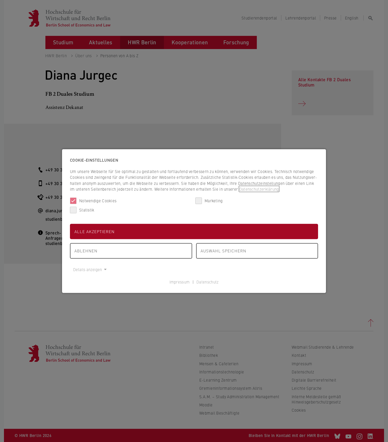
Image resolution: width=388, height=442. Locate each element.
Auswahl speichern (223, 250)
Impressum (179, 282)
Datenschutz (207, 282)
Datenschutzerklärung (259, 189)
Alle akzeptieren (94, 231)
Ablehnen (85, 250)
